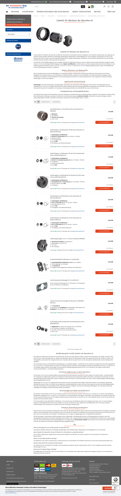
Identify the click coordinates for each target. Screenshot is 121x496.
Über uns (111, 12)
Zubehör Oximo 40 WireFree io (16, 19)
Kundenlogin (110, 2)
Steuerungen (27, 12)
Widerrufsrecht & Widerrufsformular (16, 481)
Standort (92, 479)
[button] (104, 7)
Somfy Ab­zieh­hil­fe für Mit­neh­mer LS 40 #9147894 (64, 259)
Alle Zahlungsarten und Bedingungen (44, 481)
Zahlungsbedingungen (79, 2)
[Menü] (118, 478)
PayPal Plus (10, 468)
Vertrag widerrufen (12, 484)
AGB (8, 465)
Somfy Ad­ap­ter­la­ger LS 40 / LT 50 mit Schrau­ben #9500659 (67, 238)
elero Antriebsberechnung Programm (59, 2)
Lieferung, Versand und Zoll (69, 478)
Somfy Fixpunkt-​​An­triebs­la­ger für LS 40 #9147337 (64, 280)
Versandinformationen (96, 2)
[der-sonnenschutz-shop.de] (16, 7)
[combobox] (45, 102)
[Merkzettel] (109, 7)
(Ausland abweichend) (79, 122)
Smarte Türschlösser (81, 12)
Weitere (97, 12)
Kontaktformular (94, 476)
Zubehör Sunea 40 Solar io (14, 22)
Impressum (10, 471)
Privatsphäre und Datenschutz (15, 478)
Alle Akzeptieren (109, 488)
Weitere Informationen (109, 491)
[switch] (115, 488)
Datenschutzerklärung (10, 492)
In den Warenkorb (104, 122)
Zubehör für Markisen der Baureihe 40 (18, 25)
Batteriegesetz (11, 475)
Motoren (15, 12)
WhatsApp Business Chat (37, 2)
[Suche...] (83, 6)
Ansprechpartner (94, 483)
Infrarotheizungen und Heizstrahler (53, 12)
